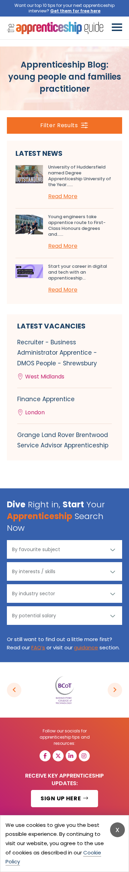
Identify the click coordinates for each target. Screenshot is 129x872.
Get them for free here (75, 11)
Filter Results (59, 125)
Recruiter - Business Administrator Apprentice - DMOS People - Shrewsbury (57, 359)
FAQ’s (38, 647)
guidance (86, 647)
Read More (62, 196)
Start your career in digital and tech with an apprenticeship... (77, 272)
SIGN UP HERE (61, 798)
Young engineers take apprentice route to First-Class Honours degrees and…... (77, 225)
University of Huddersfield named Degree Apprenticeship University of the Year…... (79, 175)
